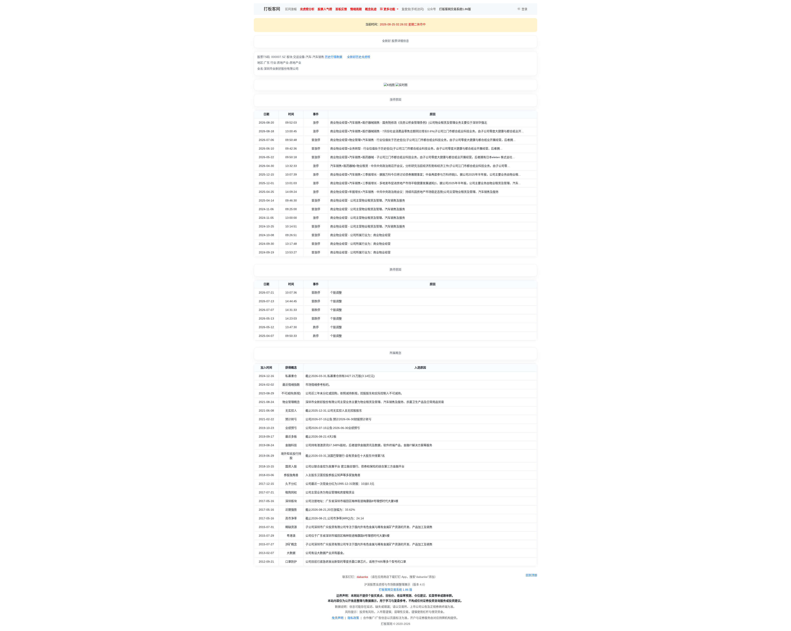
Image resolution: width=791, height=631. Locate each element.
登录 (524, 9)
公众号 (431, 9)
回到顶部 (531, 575)
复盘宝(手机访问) (413, 9)
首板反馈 (341, 9)
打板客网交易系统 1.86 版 (395, 589)
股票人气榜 (325, 9)
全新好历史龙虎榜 (358, 57)
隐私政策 (353, 617)
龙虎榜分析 (307, 9)
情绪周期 (356, 9)
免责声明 (337, 617)
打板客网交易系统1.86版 (455, 9)
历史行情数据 (333, 57)
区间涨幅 (291, 9)
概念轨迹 (371, 9)
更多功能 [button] (389, 9)
